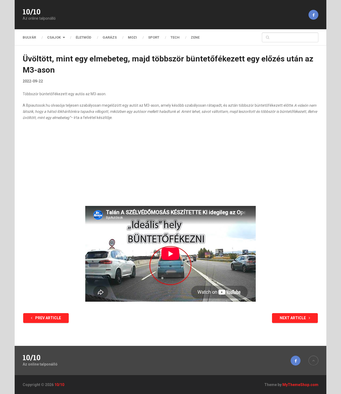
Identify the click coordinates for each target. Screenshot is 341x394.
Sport (153, 37)
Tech (175, 37)
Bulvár (29, 37)
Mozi (132, 37)
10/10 (31, 11)
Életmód (83, 37)
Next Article (293, 318)
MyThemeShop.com (300, 385)
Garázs (110, 37)
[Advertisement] (170, 163)
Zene (195, 37)
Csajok (54, 37)
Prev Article (47, 318)
